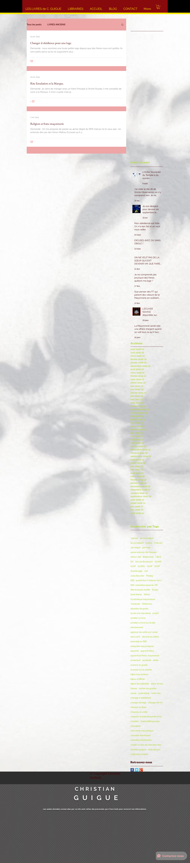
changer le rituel (138, 707)
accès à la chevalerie (140, 613)
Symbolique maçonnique (142, 599)
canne (133, 693)
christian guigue (138, 749)
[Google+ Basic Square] (141, 770)
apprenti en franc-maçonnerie (144, 655)
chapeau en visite (138, 712)
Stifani (147, 594)
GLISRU (141, 566)
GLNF (149, 566)
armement (135, 660)
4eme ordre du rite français (143, 552)
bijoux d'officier (137, 679)
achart (155, 613)
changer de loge (138, 702)
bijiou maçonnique (139, 674)
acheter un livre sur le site (142, 623)
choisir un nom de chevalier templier (146, 745)
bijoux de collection (139, 684)
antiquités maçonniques (142, 646)
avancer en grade (138, 665)
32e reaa (146, 547)
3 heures (158, 543)
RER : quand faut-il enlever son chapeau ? (146, 580)
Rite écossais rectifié (140, 590)
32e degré (135, 547)
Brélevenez (148, 557)
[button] (158, 7)
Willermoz (147, 604)
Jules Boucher (137, 576)
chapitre (134, 721)
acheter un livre (137, 618)
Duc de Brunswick (144, 561)
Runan (155, 590)
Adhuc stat (135, 557)
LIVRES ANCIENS (56, 24)
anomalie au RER (138, 641)
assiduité (146, 660)
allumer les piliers (150, 637)
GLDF (133, 566)
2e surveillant (137, 543)
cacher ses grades (147, 688)
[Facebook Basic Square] (132, 770)
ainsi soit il (135, 637)
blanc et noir (157, 684)
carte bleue (143, 693)
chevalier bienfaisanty (141, 740)
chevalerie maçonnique (141, 730)
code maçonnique (139, 754)
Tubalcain (135, 604)
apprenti (134, 651)
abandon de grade (139, 608)
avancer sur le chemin (141, 670)
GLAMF (158, 561)
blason (133, 688)
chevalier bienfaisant (140, 735)
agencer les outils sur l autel (144, 632)
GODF (157, 566)
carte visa (155, 693)
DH (131, 561)
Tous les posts (34, 24)
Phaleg (149, 576)
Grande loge (136, 571)
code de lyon (154, 749)
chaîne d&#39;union (150, 721)
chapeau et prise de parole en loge (146, 716)
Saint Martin (136, 594)
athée (155, 660)
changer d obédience (140, 698)
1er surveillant (146, 538)
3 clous (148, 543)
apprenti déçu (147, 651)
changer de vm (155, 702)
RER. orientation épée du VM (143, 585)
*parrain (134, 538)
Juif (146, 571)
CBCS (158, 557)
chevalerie (135, 726)
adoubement (136, 627)
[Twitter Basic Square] (136, 770)
